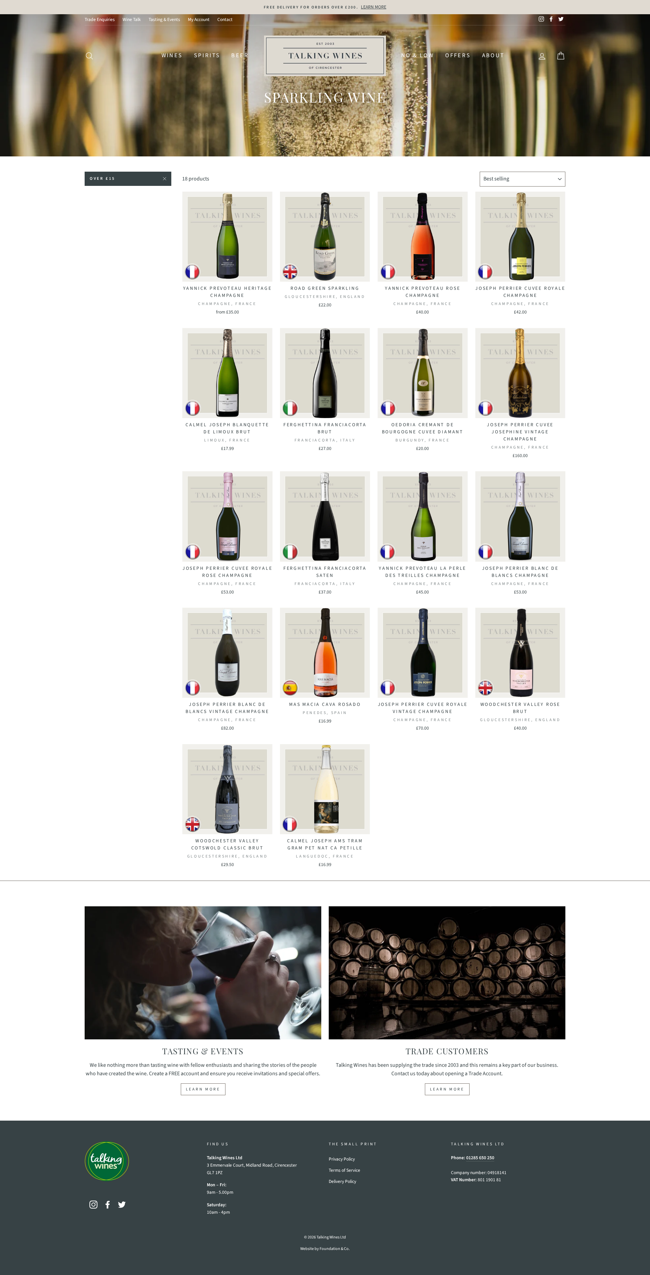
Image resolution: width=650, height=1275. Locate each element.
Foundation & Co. (335, 1249)
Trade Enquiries (100, 19)
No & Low (417, 55)
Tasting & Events (164, 19)
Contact (225, 19)
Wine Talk (132, 19)
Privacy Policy (342, 1159)
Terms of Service (344, 1170)
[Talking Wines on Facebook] (108, 1205)
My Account (199, 19)
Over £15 (102, 178)
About (493, 55)
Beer (240, 55)
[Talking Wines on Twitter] (122, 1205)
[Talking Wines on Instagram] (93, 1205)
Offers (458, 55)
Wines (172, 55)
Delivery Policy (342, 1181)
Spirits (207, 55)
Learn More (203, 1089)
